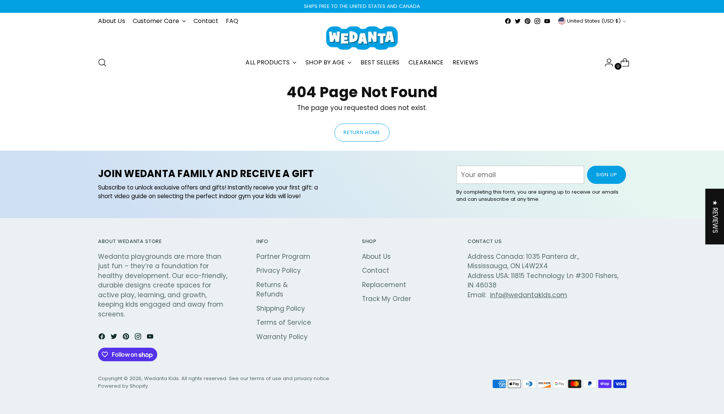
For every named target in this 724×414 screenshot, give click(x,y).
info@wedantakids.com (528, 294)
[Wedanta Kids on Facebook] (508, 21)
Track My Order (386, 298)
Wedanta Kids (161, 378)
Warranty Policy (282, 336)
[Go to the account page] (606, 62)
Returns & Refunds (272, 289)
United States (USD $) (594, 20)
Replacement (384, 284)
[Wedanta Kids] (362, 38)
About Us (376, 256)
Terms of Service (283, 322)
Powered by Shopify (123, 386)
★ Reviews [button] (714, 216)
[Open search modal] (102, 62)
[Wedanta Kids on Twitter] (517, 21)
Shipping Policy (280, 308)
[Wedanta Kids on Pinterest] (527, 21)
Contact (375, 270)
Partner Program (283, 256)
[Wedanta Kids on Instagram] (537, 21)
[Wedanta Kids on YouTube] (547, 21)
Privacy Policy (278, 270)
